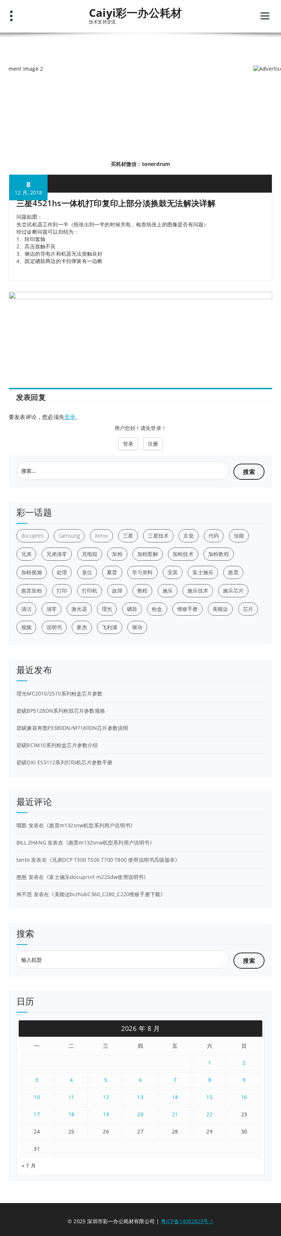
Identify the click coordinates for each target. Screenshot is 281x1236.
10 (37, 1097)
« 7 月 (29, 1165)
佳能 (239, 535)
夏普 (112, 572)
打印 (62, 590)
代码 (214, 535)
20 (140, 1114)
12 (106, 1097)
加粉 (117, 553)
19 (106, 1114)
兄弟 (26, 553)
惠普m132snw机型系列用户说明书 (89, 825)
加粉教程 (218, 553)
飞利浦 (109, 627)
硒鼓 (132, 608)
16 (244, 1097)
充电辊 (90, 553)
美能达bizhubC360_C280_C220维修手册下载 (108, 894)
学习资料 (142, 572)
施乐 (167, 590)
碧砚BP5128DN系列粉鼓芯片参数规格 (60, 710)
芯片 (248, 608)
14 (175, 1097)
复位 (87, 572)
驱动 (137, 627)
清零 (51, 608)
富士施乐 (202, 572)
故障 (117, 590)
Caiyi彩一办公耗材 (135, 12)
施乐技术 (197, 590)
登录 (69, 416)
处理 (62, 572)
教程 (142, 590)
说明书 (54, 627)
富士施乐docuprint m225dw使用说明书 (96, 876)
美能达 (220, 608)
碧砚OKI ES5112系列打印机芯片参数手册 (64, 762)
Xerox (101, 535)
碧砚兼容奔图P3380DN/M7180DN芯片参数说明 (72, 727)
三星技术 (158, 535)
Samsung (69, 535)
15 (209, 1097)
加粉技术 (183, 553)
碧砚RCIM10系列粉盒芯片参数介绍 (57, 745)
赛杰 (81, 627)
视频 (26, 627)
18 (71, 1114)
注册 (153, 443)
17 (37, 1114)
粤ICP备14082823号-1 (187, 1221)
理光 (107, 608)
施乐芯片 (233, 590)
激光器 (79, 608)
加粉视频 (31, 572)
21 (175, 1114)
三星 (128, 535)
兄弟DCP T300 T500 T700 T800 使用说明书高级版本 (113, 859)
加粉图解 (147, 553)
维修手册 (187, 608)
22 (209, 1114)
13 (140, 1097)
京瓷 (188, 535)
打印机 (90, 590)
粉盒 (157, 608)
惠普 (233, 572)
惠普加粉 (31, 590)
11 (71, 1097)
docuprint (32, 535)
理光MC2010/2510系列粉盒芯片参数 (59, 693)
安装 (173, 572)
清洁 (26, 608)
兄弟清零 (56, 553)
